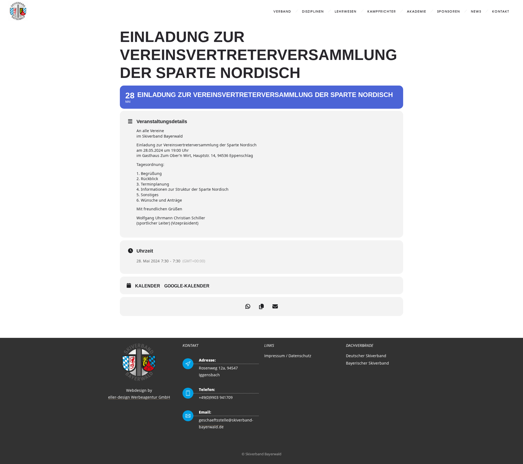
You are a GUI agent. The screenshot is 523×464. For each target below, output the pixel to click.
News (476, 11)
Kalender (147, 286)
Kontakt (500, 11)
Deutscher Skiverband (366, 355)
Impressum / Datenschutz (287, 355)
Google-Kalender (186, 286)
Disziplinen (313, 11)
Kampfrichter (381, 11)
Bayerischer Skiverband (367, 363)
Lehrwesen (346, 11)
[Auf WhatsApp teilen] (248, 306)
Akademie (416, 11)
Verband (282, 11)
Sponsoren (448, 11)
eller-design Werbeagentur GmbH (139, 397)
